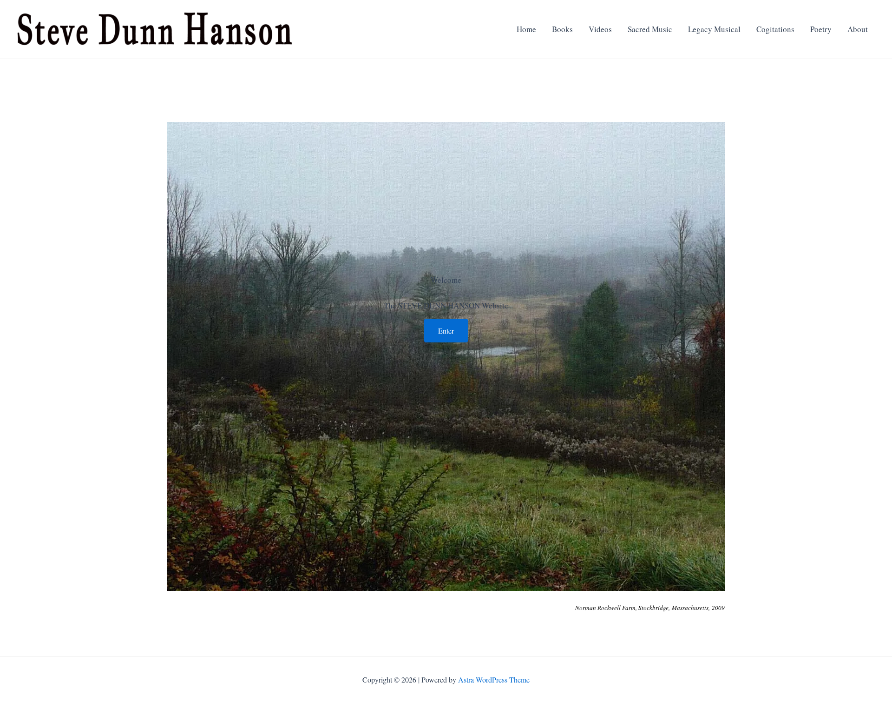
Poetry (821, 29)
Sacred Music (650, 29)
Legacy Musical (714, 29)
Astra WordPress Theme (494, 679)
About (857, 29)
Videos (600, 29)
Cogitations (775, 29)
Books (562, 29)
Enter (446, 330)
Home (526, 29)
